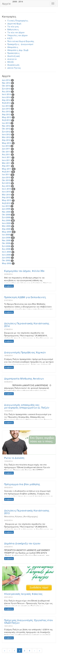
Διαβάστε (9, 286)
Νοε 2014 (6, 82)
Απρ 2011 (6, 165)
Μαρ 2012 (6, 143)
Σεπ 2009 (6, 217)
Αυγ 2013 (6, 111)
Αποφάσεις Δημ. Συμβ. (18, 50)
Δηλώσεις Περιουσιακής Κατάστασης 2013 (26, 512)
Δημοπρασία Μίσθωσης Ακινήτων (24, 378)
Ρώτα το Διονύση (14, 457)
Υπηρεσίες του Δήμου (17, 35)
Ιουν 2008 (6, 254)
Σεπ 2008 (6, 246)
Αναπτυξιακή (13, 56)
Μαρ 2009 (6, 231)
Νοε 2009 (6, 211)
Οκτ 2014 (6, 85)
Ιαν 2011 (6, 174)
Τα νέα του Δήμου (16, 32)
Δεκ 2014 (6, 80)
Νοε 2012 (6, 125)
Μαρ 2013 (6, 117)
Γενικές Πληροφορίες (17, 20)
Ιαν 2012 (6, 145)
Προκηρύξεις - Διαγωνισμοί (20, 44)
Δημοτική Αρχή (14, 23)
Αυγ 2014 (6, 91)
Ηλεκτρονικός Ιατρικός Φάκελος (23, 593)
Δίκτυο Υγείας (14, 67)
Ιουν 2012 (6, 134)
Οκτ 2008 (6, 243)
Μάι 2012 (6, 137)
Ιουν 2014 (6, 97)
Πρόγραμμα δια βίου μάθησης (22, 484)
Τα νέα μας (13, 26)
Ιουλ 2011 (6, 157)
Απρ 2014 (6, 100)
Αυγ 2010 (6, 186)
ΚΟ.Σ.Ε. (10, 62)
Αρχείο (6, 3)
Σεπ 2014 (6, 88)
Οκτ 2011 (6, 151)
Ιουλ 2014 (6, 94)
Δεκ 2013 (6, 108)
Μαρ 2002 (6, 263)
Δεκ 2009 (6, 208)
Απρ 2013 (6, 114)
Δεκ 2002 (6, 257)
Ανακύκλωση (13, 64)
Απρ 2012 (6, 140)
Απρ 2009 (6, 229)
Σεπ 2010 (6, 183)
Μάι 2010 (6, 194)
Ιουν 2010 (6, 191)
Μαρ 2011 (6, 168)
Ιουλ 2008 (6, 251)
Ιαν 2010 (6, 206)
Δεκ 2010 (6, 177)
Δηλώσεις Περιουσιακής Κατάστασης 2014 (26, 324)
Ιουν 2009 (6, 223)
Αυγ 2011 (6, 154)
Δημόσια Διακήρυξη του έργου (22, 543)
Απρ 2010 (6, 197)
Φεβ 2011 (6, 171)
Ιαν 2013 (6, 123)
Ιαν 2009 (6, 234)
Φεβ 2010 (6, 203)
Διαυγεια (12, 59)
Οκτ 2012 (6, 128)
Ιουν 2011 (6, 160)
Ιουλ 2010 (6, 188)
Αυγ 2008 (6, 249)
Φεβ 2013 (6, 120)
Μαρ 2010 (6, 200)
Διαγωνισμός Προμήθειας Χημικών (25, 352)
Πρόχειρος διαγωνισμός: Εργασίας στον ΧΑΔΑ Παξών (28, 621)
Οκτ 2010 (6, 180)
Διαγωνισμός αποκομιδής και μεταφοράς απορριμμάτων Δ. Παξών (26, 406)
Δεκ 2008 (6, 237)
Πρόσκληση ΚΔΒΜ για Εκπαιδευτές (25, 297)
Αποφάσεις (12, 47)
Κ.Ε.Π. (10, 38)
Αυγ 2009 (6, 220)
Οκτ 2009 (6, 214)
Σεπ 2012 (6, 131)
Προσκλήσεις (13, 53)
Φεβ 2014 (6, 102)
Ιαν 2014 (6, 105)
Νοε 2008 (6, 240)
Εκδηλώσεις (13, 29)
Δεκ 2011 (6, 148)
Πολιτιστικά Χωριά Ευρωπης (20, 41)
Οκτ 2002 (6, 260)
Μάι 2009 (6, 226)
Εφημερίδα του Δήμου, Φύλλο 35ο (24, 270)
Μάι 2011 (6, 163)
